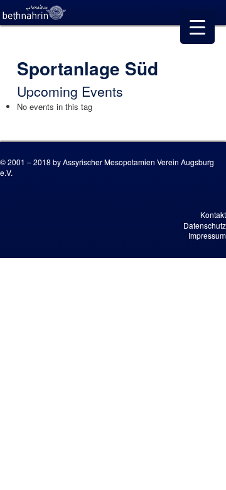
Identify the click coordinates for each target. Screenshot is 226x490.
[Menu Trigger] (197, 26)
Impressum (207, 235)
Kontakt (213, 214)
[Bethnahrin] (34, 12)
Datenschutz (204, 225)
